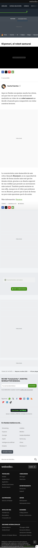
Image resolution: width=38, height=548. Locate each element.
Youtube (20, 398)
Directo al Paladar (7, 500)
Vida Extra (22, 479)
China (5, 35)
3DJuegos (22, 476)
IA (17, 35)
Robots (22, 203)
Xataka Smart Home (8, 484)
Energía (4, 435)
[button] (14, 86)
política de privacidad (26, 390)
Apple (4, 439)
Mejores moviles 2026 (21, 371)
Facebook (2, 72)
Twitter (6, 72)
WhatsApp (9, 398)
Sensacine (23, 488)
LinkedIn (7, 401)
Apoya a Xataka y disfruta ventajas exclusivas (19, 414)
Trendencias (5, 512)
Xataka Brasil (6, 530)
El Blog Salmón (24, 512)
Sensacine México (25, 530)
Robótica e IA (12, 203)
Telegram (27, 398)
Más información (29, 546)
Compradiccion (6, 518)
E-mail (12, 72)
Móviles (22, 432)
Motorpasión (23, 500)
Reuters (19, 199)
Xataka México (6, 527)
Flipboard (9, 72)
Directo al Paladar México (9, 535)
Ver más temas (7, 452)
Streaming (5, 428)
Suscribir (32, 386)
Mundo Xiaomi (6, 487)
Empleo (4, 446)
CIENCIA (26, 6)
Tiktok (10, 401)
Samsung (23, 439)
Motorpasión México (25, 535)
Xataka (4, 476)
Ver (20, 289)
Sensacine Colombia (25, 532)
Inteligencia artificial (8, 442)
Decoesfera (5, 515)
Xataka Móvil (5, 479)
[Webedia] (33, 1)
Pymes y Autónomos (25, 515)
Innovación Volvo (22, 18)
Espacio (4, 432)
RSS (31, 398)
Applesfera (5, 482)
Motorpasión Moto (25, 503)
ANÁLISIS (4, 6)
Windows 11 (23, 446)
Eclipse (23, 35)
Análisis (22, 428)
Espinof (22, 491)
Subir (31, 467)
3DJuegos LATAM (24, 527)
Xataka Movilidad (25, 435)
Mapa (29, 35)
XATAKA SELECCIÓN (15, 6)
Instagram (24, 398)
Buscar (35, 459)
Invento (12, 35)
